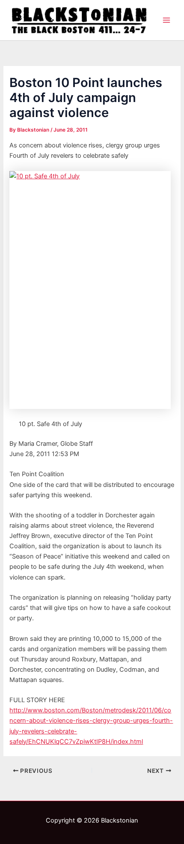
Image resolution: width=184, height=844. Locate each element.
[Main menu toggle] (166, 20)
